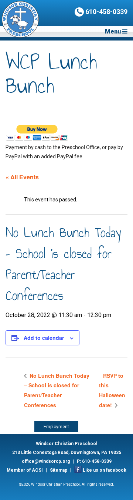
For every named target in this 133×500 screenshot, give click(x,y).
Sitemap (58, 470)
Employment (56, 426)
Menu (113, 31)
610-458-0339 (105, 11)
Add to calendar (44, 337)
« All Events (22, 177)
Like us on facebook (104, 470)
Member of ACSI (25, 470)
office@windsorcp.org (46, 461)
